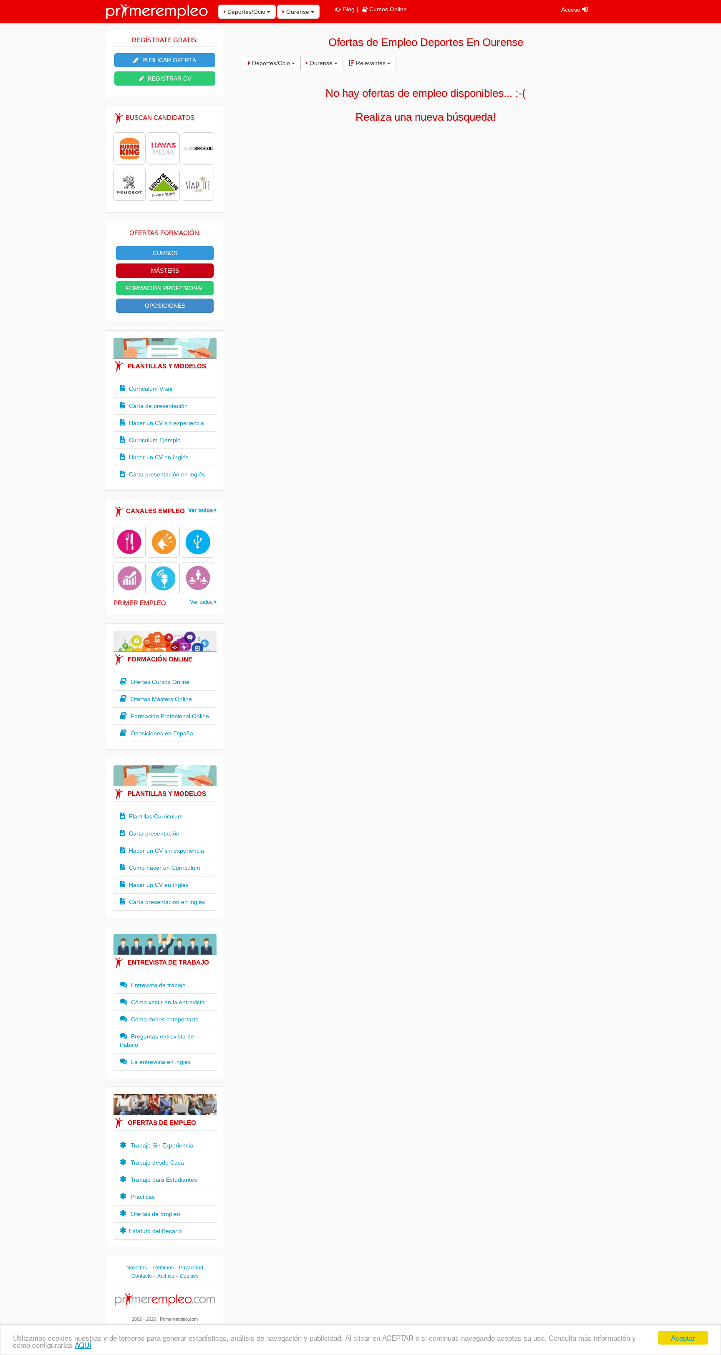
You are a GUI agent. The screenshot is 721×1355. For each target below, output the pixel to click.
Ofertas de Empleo (154, 1214)
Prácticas (142, 1196)
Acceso (571, 9)
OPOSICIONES (165, 305)
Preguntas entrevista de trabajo (157, 1040)
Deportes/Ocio (246, 11)
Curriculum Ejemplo (154, 440)
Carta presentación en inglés (166, 474)
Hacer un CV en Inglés (158, 457)
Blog (349, 9)
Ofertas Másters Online (160, 699)
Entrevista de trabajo (157, 985)
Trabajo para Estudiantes (163, 1179)
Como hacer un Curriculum (163, 867)
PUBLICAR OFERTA (168, 60)
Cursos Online (388, 9)
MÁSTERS (165, 270)
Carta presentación (153, 833)
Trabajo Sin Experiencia (161, 1145)
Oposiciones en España (161, 733)
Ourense (298, 11)
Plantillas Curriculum (155, 816)
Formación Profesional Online (169, 716)
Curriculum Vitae (150, 388)
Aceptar (683, 1337)
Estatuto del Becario (155, 1231)
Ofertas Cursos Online (159, 682)
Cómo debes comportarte (164, 1019)
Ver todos (201, 510)
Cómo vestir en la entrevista (167, 1002)
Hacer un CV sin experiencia (165, 423)
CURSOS (165, 253)
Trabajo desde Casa (156, 1162)
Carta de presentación (157, 406)
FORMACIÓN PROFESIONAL (165, 288)
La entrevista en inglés (160, 1062)
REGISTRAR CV (168, 78)
